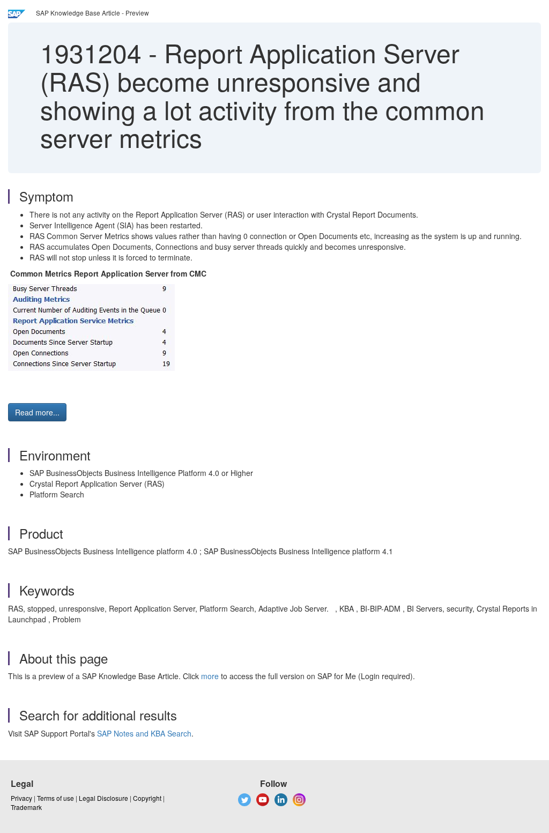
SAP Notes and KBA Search (144, 733)
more (210, 676)
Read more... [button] (37, 412)
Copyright (147, 797)
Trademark (26, 807)
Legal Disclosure (103, 797)
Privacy (21, 797)
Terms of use (55, 797)
